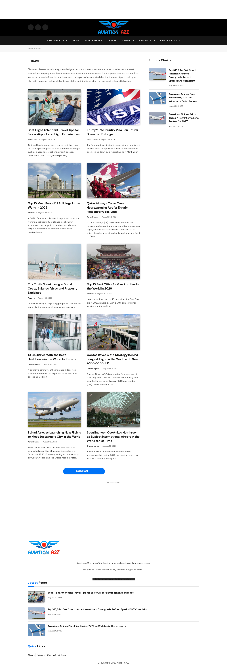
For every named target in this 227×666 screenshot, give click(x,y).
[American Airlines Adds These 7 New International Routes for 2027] (157, 118)
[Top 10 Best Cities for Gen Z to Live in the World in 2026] (113, 261)
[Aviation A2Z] (113, 27)
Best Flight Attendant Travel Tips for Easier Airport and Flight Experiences (54, 132)
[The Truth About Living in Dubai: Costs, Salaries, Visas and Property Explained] (54, 261)
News (75, 40)
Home (30, 48)
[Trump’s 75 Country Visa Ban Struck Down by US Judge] (113, 107)
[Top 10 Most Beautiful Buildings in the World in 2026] (54, 180)
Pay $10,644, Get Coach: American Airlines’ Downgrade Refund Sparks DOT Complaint (183, 75)
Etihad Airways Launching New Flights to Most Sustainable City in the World (54, 434)
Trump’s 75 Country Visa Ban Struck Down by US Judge (112, 132)
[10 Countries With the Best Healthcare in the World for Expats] (54, 332)
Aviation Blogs (57, 40)
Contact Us (147, 40)
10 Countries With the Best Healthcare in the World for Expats (52, 357)
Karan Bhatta (92, 217)
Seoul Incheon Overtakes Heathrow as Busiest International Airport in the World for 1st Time (113, 436)
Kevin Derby (92, 139)
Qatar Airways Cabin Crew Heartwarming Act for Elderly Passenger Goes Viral (107, 207)
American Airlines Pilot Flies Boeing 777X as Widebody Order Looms (183, 97)
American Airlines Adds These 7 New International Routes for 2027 (184, 118)
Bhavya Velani (93, 446)
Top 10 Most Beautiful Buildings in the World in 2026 (54, 205)
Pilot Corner (93, 40)
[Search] (197, 40)
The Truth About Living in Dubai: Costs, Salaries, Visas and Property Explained (52, 288)
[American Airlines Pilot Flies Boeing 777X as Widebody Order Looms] (157, 98)
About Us (128, 40)
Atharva (31, 213)
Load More (82, 471)
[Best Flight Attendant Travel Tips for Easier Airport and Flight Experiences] (54, 107)
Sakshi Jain (33, 139)
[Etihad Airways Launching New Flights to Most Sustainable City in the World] (54, 409)
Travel (112, 40)
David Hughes (34, 364)
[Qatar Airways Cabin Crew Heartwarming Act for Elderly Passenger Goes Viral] (113, 180)
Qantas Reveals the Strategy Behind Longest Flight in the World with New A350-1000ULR (112, 359)
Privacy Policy (170, 40)
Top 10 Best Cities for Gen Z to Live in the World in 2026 (113, 286)
